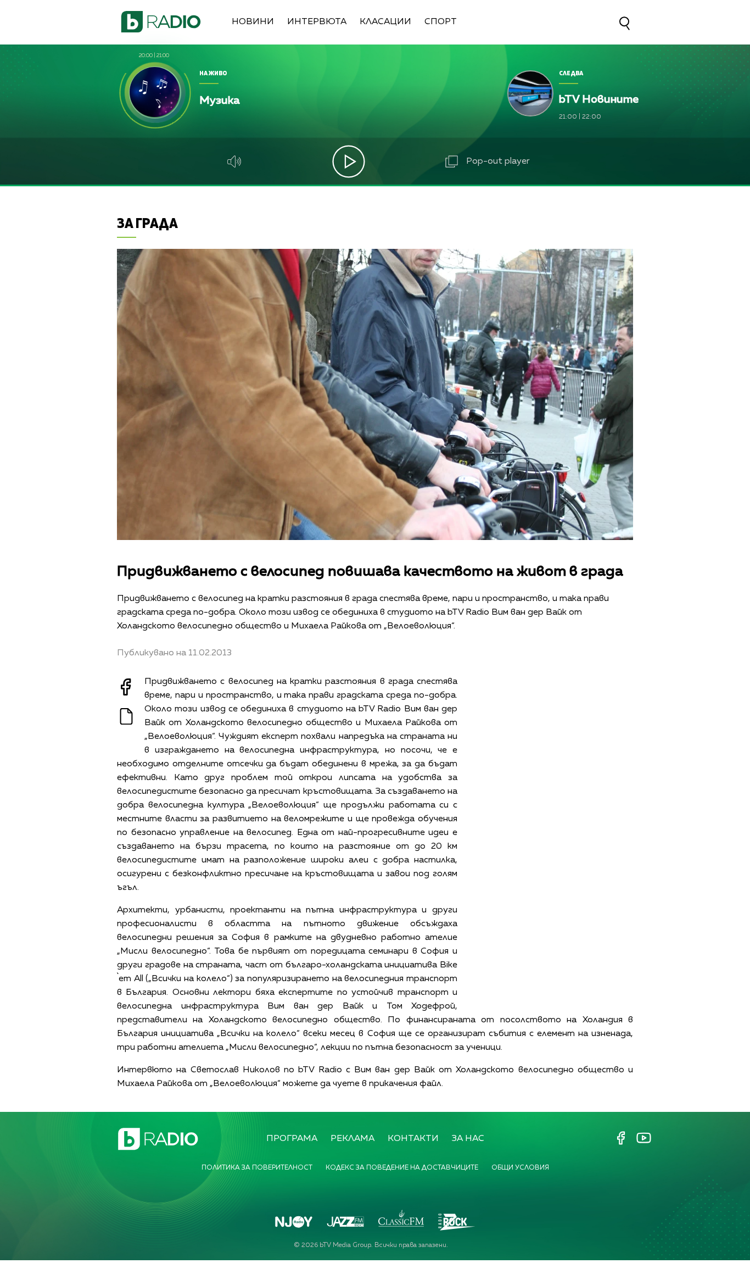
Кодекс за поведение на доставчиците (402, 1168)
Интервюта (316, 22)
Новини (253, 22)
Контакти (413, 1138)
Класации (385, 22)
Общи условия (520, 1168)
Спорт (440, 22)
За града (147, 222)
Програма (291, 1138)
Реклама (352, 1138)
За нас (468, 1138)
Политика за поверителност (257, 1168)
